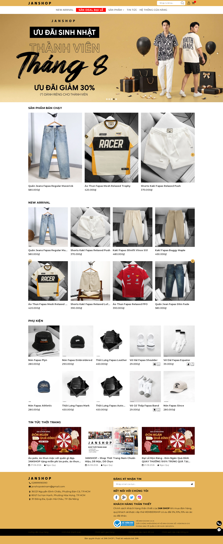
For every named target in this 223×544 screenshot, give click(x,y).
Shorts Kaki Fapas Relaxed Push (161, 186)
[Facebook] (219, 529)
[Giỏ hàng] (193, 3)
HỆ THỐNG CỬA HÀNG (153, 10)
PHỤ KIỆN (35, 321)
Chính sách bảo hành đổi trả (141, 532)
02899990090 (39, 482)
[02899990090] (219, 523)
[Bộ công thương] (123, 523)
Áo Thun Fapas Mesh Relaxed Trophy (108, 186)
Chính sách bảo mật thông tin (175, 532)
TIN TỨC (132, 10)
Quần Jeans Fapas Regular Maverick (50, 186)
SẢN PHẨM (115, 10)
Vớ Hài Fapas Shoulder (144, 360)
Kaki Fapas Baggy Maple (170, 250)
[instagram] (139, 497)
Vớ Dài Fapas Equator (177, 360)
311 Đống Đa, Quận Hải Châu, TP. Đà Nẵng (55, 499)
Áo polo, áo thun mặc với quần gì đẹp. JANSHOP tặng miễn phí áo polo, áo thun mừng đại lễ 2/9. (53, 461)
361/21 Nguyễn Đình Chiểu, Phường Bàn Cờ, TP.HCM (60, 491)
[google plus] (124, 497)
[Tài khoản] (188, 3)
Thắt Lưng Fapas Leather (111, 360)
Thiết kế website (123, 538)
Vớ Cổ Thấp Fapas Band (144, 405)
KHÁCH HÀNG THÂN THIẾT (132, 504)
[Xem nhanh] (55, 147)
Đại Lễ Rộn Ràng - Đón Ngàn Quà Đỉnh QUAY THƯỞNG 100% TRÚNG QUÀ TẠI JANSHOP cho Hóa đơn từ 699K (165, 461)
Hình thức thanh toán (71, 532)
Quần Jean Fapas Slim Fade (172, 304)
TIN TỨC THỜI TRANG (44, 422)
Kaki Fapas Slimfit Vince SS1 (130, 250)
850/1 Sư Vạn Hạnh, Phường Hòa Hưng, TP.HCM (58, 495)
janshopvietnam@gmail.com (48, 486)
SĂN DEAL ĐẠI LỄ (91, 9)
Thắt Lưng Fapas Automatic (113, 405)
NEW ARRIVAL (64, 10)
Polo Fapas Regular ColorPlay (28, 535)
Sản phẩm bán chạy (45, 108)
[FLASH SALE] (111, 58)
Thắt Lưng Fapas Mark (76, 405)
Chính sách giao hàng (104, 532)
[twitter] (132, 497)
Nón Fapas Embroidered (77, 360)
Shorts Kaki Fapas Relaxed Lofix (90, 304)
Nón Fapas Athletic (40, 405)
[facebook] (116, 497)
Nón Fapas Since (174, 405)
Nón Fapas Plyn (37, 360)
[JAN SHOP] (39, 3)
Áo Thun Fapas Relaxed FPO (130, 304)
